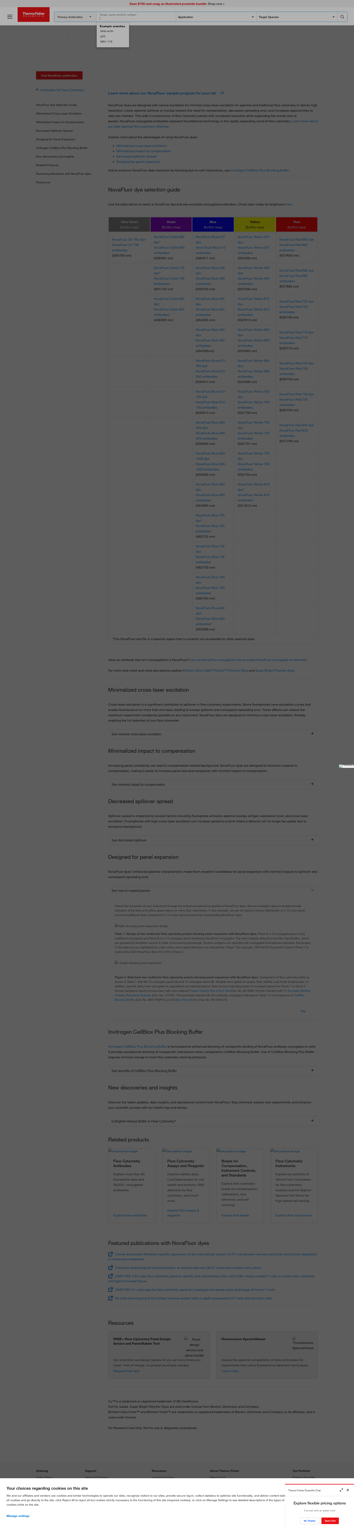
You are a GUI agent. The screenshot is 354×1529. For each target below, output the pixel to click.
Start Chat (330, 1521)
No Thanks (309, 1521)
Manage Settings (18, 1516)
